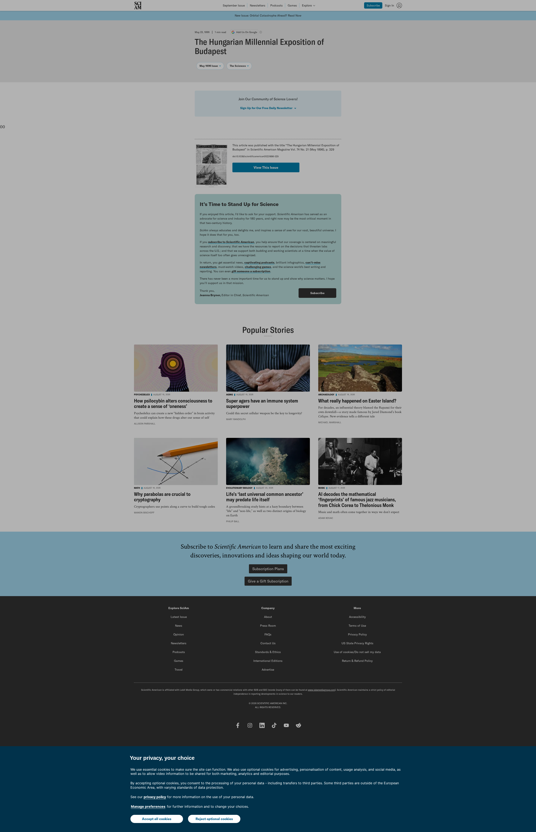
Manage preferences (148, 806)
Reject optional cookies (214, 819)
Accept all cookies (156, 819)
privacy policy (155, 797)
